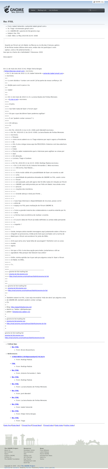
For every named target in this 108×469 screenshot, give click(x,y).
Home (33, 10)
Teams (6, 454)
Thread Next (36, 425)
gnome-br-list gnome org (18, 274)
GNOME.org (99, 2)
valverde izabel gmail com (53, 73)
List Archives (53, 10)
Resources (27, 448)
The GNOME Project (11, 448)
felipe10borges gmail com (14, 71)
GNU (53, 467)
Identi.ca (43, 457)
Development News (46, 455)
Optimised (7, 467)
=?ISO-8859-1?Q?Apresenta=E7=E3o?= (28, 356)
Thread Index (48, 425)
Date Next (16, 425)
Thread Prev (26, 425)
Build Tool (27, 462)
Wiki (25, 454)
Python (47, 467)
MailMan (41, 467)
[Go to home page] (17, 13)
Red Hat (28, 467)
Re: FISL (15, 347)
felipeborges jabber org (21, 312)
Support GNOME (9, 455)
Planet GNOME (44, 454)
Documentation (29, 452)
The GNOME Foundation (12, 459)
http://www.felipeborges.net (21, 307)
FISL (13, 363)
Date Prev (7, 425)
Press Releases (44, 450)
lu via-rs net (13, 99)
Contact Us (7, 457)
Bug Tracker (27, 459)
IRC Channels (28, 457)
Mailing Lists (42, 10)
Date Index (59, 425)
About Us (7, 450)
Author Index (69, 425)
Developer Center (29, 450)
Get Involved (8, 452)
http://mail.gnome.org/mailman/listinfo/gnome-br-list (29, 276)
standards (16, 467)
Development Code (30, 461)
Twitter (42, 459)
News (42, 448)
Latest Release (44, 452)
